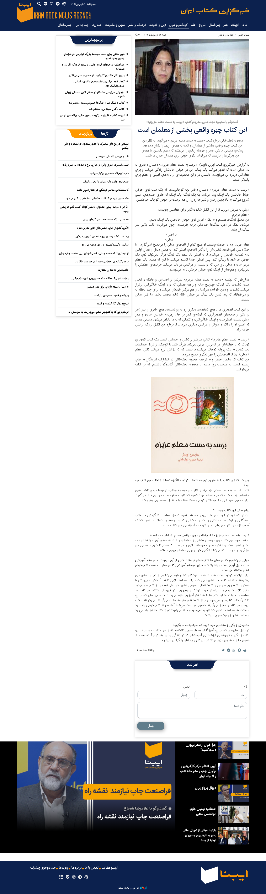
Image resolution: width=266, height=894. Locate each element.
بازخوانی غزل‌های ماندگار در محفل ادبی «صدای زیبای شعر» (94, 94)
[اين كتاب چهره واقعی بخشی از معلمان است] (192, 77)
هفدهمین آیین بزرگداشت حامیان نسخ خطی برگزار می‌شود (97, 198)
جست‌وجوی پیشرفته (43, 867)
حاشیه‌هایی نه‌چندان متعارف (113, 270)
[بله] (67, 877)
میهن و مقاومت (115, 25)
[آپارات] (86, 877)
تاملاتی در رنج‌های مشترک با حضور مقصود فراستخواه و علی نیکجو (96, 146)
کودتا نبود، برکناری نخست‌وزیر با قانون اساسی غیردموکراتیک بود (99, 83)
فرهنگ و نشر (137, 25)
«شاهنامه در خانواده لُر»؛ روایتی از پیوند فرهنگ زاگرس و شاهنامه (93, 66)
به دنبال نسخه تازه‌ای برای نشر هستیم (108, 286)
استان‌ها (96, 25)
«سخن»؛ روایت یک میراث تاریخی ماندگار (106, 181)
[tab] (105, 133)
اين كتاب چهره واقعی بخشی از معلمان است (192, 129)
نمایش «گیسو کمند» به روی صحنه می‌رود (105, 244)
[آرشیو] (61, 877)
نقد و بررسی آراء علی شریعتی (112, 156)
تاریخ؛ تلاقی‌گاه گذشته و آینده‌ (113, 303)
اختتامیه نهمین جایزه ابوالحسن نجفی (203, 811)
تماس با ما (92, 867)
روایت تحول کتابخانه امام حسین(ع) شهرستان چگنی (100, 278)
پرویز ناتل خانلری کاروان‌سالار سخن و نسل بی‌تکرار (96, 75)
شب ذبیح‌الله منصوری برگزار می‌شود (109, 173)
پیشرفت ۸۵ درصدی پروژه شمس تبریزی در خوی (102, 236)
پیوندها (63, 867)
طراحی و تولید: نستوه (128, 888)
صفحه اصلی (243, 35)
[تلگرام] (80, 877)
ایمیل (186, 686)
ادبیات (235, 25)
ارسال (151, 726)
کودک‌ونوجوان (178, 25)
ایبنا (215, 11)
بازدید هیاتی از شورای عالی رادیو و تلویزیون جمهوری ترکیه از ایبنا (199, 835)
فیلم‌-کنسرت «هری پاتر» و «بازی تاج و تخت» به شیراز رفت (96, 165)
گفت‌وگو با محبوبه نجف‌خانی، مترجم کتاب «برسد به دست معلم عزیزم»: (192, 122)
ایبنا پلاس (81, 25)
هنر (225, 25)
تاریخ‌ (202, 25)
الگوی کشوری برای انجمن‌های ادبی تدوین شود (103, 228)
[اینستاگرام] (73, 877)
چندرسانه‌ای (65, 25)
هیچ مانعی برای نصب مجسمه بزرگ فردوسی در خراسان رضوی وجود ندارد (94, 56)
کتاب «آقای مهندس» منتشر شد (106, 109)
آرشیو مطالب (110, 867)
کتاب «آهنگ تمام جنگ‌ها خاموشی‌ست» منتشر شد (96, 103)
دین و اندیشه (157, 25)
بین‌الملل (214, 25)
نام (245, 686)
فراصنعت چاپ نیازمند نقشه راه (134, 816)
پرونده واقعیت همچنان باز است (111, 295)
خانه (245, 25)
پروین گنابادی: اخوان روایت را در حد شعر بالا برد (102, 261)
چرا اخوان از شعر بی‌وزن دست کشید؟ (201, 747)
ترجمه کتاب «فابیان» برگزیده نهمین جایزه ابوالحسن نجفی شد (92, 117)
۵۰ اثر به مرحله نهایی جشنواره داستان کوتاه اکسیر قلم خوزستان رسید (94, 209)
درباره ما (76, 867)
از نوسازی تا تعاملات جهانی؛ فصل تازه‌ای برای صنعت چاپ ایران (94, 253)
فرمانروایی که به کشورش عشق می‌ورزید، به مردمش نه (98, 312)
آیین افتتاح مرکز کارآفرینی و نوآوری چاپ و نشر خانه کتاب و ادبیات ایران (198, 771)
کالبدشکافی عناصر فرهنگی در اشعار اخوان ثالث (103, 190)
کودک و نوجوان (225, 35)
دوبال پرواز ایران (205, 788)
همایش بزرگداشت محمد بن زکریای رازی (106, 219)
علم (193, 25)
